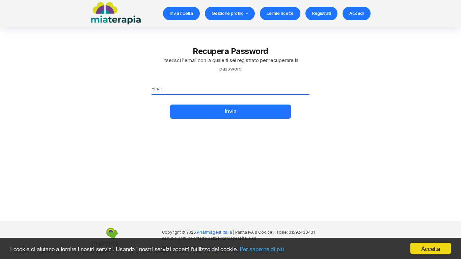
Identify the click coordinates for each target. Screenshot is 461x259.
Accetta (430, 248)
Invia (231, 111)
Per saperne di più (262, 248)
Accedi (356, 13)
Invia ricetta (181, 13)
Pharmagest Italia (214, 232)
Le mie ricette (280, 13)
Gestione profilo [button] (228, 13)
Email (156, 89)
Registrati (321, 13)
